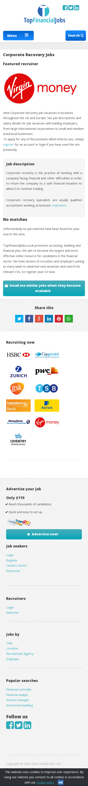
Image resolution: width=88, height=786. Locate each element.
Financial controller (19, 689)
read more (59, 205)
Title (9, 643)
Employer (12, 659)
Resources (13, 571)
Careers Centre (16, 565)
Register (12, 560)
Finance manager (17, 700)
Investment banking (19, 705)
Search (74, 35)
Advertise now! (45, 534)
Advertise (12, 612)
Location (12, 648)
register (8, 144)
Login (10, 555)
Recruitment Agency (20, 654)
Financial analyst (17, 695)
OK (60, 782)
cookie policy (45, 782)
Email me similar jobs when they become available (45, 288)
